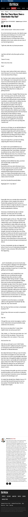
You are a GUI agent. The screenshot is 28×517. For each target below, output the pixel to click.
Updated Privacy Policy (16, 503)
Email (7, 26)
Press (7, 505)
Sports (3, 8)
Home (2, 11)
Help (23, 503)
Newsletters (5, 499)
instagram (7, 484)
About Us (3, 505)
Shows (23, 8)
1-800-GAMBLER (20, 511)
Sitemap (11, 505)
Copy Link (10, 26)
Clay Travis (4, 19)
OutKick (14, 4)
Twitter (5, 26)
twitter (10, 484)
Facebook (2, 26)
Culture (8, 8)
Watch (18, 8)
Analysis (14, 8)
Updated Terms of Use (5, 503)
